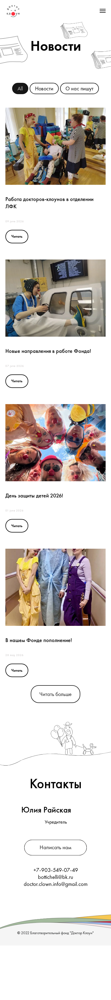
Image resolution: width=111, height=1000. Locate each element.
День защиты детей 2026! (34, 495)
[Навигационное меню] (103, 11)
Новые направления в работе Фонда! (48, 350)
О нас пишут (79, 88)
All (20, 88)
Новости (44, 88)
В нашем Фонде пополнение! (38, 640)
